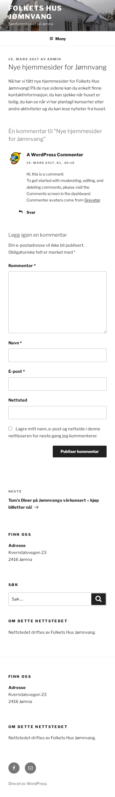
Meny (60, 38)
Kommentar (22, 265)
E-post (16, 371)
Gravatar (92, 200)
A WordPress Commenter (55, 154)
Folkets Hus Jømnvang (35, 12)
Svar (31, 212)
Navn (15, 342)
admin (54, 59)
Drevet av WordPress (27, 783)
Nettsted (17, 400)
